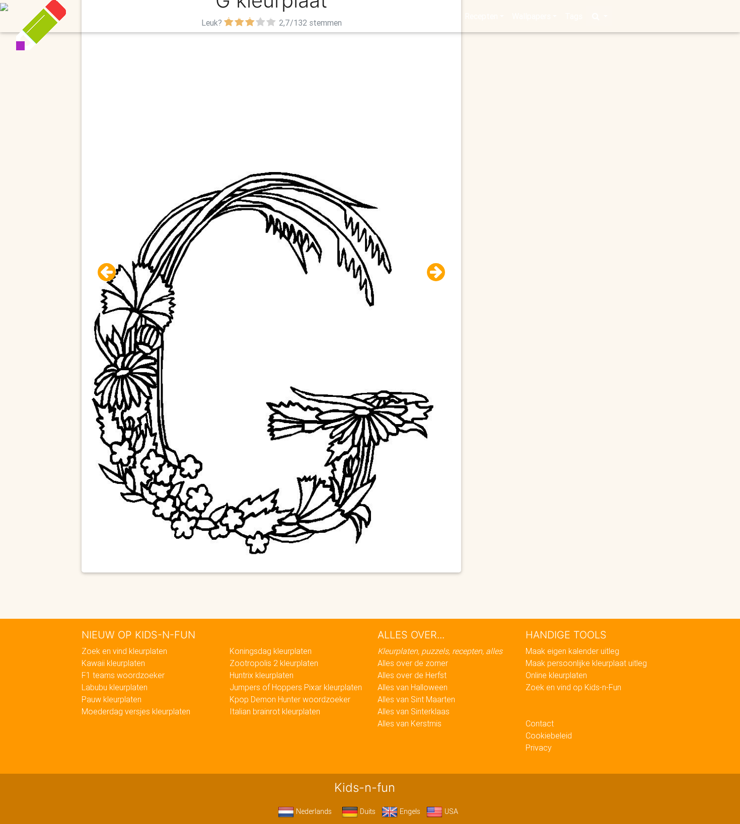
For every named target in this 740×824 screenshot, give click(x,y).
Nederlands (313, 811)
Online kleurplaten (556, 675)
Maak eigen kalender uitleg (572, 651)
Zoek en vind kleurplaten (124, 651)
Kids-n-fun (149, 15)
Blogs (280, 16)
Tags (573, 16)
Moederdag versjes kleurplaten (136, 711)
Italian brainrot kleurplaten (275, 711)
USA (450, 811)
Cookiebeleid (549, 735)
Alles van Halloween (413, 687)
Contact (540, 723)
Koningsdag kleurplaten (271, 651)
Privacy (539, 748)
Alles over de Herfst (412, 675)
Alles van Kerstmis (409, 723)
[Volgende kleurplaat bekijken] (432, 272)
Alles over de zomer (413, 663)
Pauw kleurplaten (111, 699)
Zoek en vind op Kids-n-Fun (573, 687)
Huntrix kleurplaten (261, 675)
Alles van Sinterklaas (414, 711)
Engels (409, 811)
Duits (367, 811)
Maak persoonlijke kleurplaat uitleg (586, 663)
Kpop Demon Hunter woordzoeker (290, 699)
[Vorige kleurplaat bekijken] (111, 272)
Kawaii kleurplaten (113, 663)
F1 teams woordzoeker (123, 675)
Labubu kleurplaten (114, 687)
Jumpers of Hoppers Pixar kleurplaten (296, 687)
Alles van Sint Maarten (416, 699)
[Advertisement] (271, 101)
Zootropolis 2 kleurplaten (274, 663)
